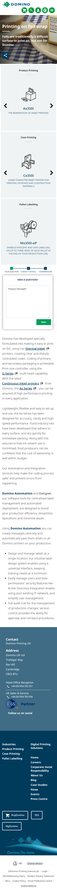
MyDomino (12, 826)
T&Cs (7, 880)
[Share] (5, 55)
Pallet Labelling (12, 758)
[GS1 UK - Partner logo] (20, 704)
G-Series (8, 373)
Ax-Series (25, 388)
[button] (5, 105)
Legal (44, 871)
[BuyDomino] (24, 10)
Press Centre (39, 799)
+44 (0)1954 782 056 (22, 696)
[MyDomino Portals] (38, 10)
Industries (9, 744)
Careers (36, 762)
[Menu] (52, 10)
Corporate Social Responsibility (41, 768)
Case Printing (11, 753)
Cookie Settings (28, 885)
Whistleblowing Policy (14, 876)
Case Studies (39, 785)
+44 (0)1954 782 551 (22, 686)
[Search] (31, 10)
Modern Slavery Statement (40, 876)
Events (35, 794)
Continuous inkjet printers (20, 383)
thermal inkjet (35, 349)
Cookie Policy (19, 880)
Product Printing (13, 749)
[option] (28, 104)
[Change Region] (45, 10)
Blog (33, 780)
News (34, 789)
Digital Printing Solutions (40, 746)
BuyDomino (18, 815)
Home (35, 757)
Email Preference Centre (40, 880)
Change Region (35, 863)
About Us (37, 775)
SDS (37, 815)
